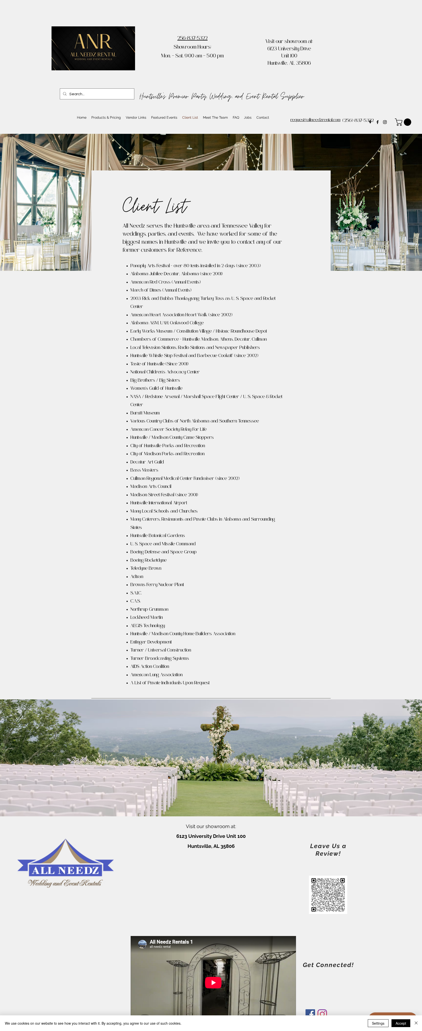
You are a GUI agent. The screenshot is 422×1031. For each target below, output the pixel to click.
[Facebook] (377, 122)
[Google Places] (370, 122)
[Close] (416, 1023)
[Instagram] (384, 122)
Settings (378, 1023)
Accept (401, 1023)
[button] (404, 122)
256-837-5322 (192, 38)
